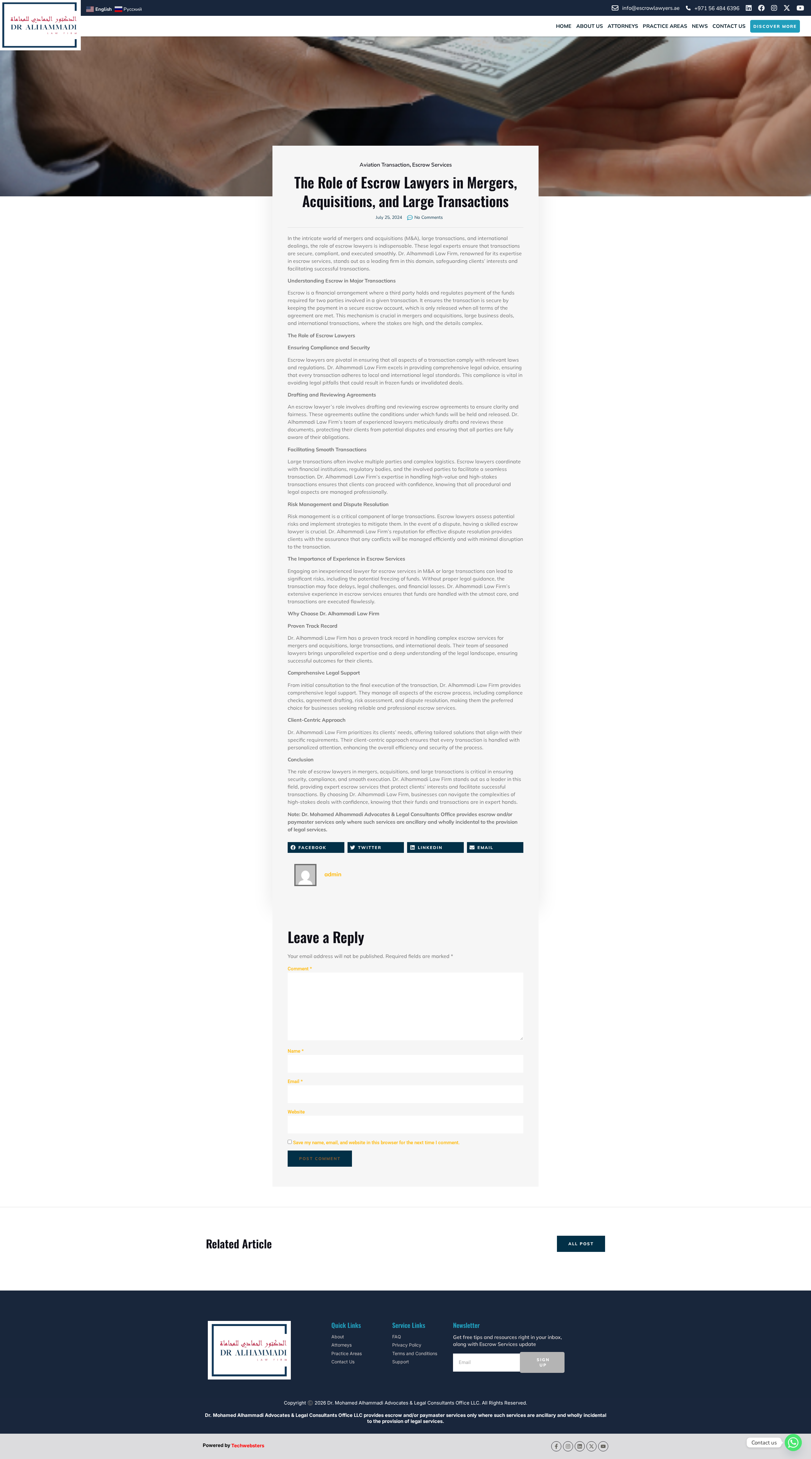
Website (296, 1112)
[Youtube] (603, 1446)
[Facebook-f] (556, 1446)
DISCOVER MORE (775, 26)
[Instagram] (568, 1446)
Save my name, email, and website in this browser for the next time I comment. (376, 1142)
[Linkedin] (580, 1446)
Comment (300, 969)
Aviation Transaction (385, 164)
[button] (316, 847)
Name (296, 1051)
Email (295, 1081)
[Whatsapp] (793, 1442)
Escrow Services (432, 164)
